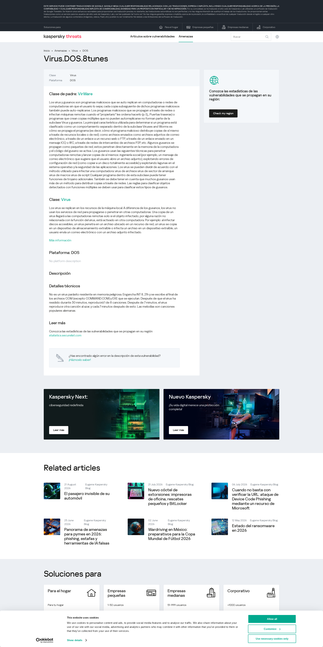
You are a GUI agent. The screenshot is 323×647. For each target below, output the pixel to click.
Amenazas (186, 36)
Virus (75, 50)
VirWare (85, 94)
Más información (60, 240)
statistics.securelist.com (65, 335)
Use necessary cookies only (272, 638)
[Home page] (64, 37)
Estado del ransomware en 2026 (253, 528)
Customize (270, 628)
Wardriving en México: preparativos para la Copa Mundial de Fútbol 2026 (171, 534)
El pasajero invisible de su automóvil (87, 496)
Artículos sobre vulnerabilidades (152, 36)
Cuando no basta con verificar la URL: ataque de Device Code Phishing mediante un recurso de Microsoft (255, 499)
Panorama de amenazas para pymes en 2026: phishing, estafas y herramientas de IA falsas (86, 536)
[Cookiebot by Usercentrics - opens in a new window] (44, 640)
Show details (74, 640)
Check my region (223, 113)
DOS (85, 50)
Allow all (272, 619)
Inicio (47, 50)
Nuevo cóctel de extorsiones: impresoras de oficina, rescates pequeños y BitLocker (170, 497)
